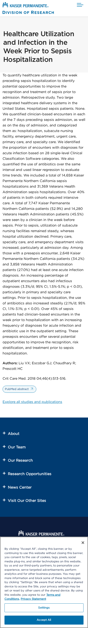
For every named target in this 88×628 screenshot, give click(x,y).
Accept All (44, 620)
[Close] (83, 542)
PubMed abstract (17, 389)
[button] (80, 5)
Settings (44, 607)
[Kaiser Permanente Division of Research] (28, 9)
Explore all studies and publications (32, 402)
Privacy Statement (33, 599)
